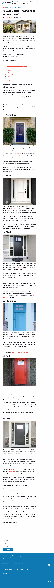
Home (13, 1)
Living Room (15, 3)
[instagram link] (46, 565)
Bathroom (29, 3)
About (18, 1)
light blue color (15, 352)
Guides (41, 1)
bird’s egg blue (24, 352)
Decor (46, 1)
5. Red (8, 76)
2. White (9, 70)
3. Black (8, 72)
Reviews (36, 1)
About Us (43, 581)
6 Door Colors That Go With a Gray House (17, 66)
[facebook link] (51, 565)
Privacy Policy (30, 1)
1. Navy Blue (10, 68)
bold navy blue (15, 153)
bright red (26, 414)
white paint (13, 208)
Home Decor (22, 3)
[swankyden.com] (6, 2)
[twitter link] (49, 565)
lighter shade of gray (18, 469)
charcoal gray (12, 471)
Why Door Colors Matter (12, 80)
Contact (23, 1)
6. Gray (8, 78)
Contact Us (5, 573)
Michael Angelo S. (9, 17)
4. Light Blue (10, 74)
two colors (20, 267)
